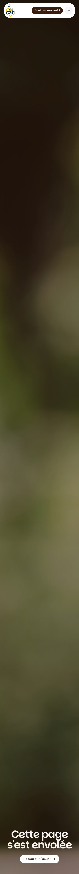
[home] (10, 10)
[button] (69, 10)
